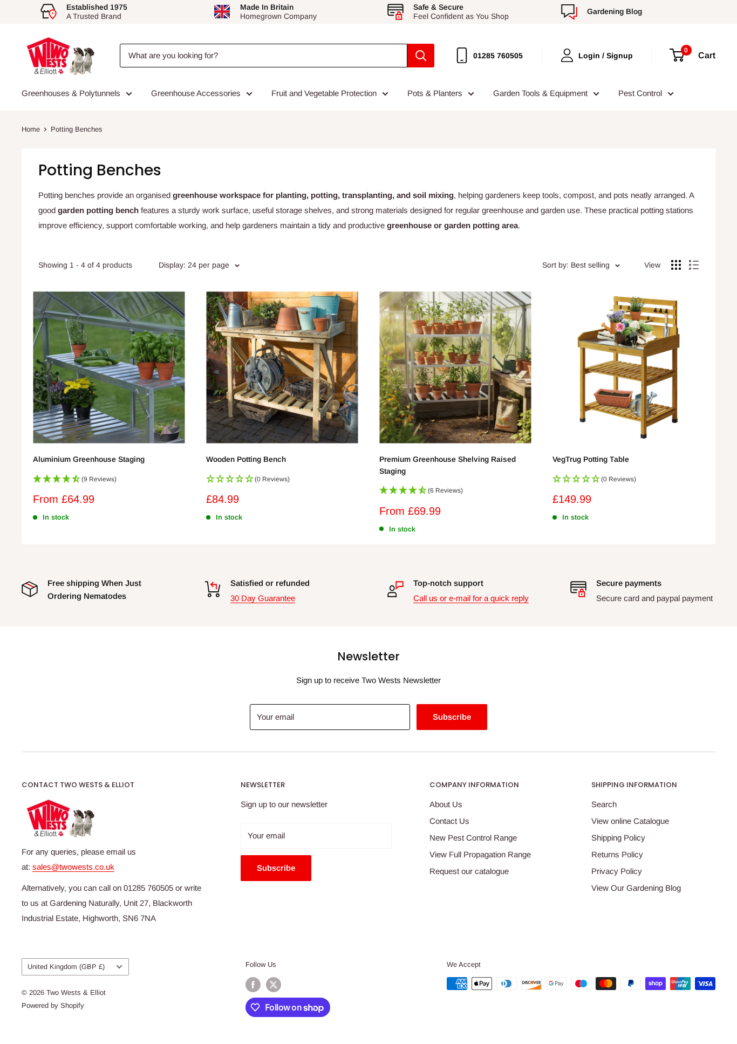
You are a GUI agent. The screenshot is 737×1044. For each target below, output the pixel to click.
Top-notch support (448, 583)
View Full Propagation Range (480, 854)
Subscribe (452, 716)
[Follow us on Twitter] (273, 984)
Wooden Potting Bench (246, 459)
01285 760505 (498, 55)
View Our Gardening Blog (636, 887)
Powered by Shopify (53, 1005)
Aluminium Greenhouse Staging (89, 459)
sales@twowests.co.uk (73, 866)
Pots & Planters (434, 93)
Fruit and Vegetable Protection (324, 93)
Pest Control (640, 93)
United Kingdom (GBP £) (66, 967)
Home (31, 129)
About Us (445, 804)
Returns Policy (617, 854)
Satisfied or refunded (270, 583)
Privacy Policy (616, 871)
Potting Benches (77, 129)
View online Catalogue (630, 820)
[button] (109, 482)
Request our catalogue (469, 871)
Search (604, 804)
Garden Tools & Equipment (540, 93)
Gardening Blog (614, 11)
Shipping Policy (618, 837)
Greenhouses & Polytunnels (71, 93)
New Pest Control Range (473, 837)
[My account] (567, 55)
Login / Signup (605, 55)
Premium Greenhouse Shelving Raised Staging (447, 465)
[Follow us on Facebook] (253, 984)
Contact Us (449, 820)
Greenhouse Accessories (196, 93)
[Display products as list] (694, 265)
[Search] (420, 55)
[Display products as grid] (676, 265)
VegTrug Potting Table (590, 459)
